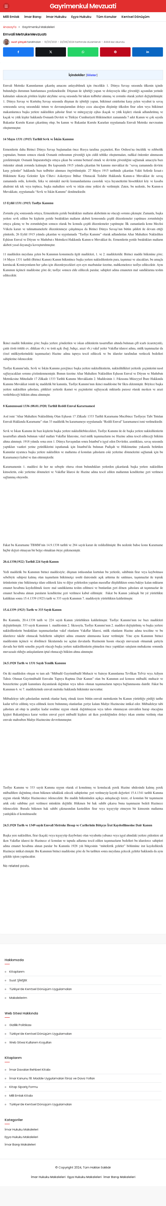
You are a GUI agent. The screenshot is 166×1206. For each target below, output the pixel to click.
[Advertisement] (83, 310)
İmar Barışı (32, 17)
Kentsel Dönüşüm (135, 17)
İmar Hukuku (56, 17)
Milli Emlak (11, 17)
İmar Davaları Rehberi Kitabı (29, 1069)
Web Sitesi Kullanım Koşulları (30, 1042)
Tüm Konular (106, 17)
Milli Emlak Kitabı (21, 1095)
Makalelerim (18, 998)
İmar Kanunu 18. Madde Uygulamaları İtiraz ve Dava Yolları (52, 1078)
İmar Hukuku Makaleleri (21, 1129)
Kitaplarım (16, 971)
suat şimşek (19, 42)
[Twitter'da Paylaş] (50, 52)
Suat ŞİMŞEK (18, 980)
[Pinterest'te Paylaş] (115, 52)
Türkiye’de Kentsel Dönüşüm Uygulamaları (40, 989)
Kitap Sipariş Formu (23, 1087)
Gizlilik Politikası (20, 1025)
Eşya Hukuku (81, 17)
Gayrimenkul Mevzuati (83, 6)
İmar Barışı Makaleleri (20, 1144)
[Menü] (6, 6)
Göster (92, 75)
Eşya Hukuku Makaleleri (21, 1137)
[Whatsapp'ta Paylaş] (83, 52)
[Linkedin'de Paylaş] (147, 52)
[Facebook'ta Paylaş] (18, 52)
